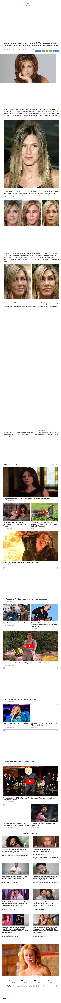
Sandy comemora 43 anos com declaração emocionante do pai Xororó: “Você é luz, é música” (43, 903)
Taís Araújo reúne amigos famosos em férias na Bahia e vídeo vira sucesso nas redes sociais (14, 851)
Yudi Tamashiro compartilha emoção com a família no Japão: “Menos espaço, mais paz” (45, 878)
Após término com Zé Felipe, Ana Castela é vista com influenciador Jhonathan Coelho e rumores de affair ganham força (15, 929)
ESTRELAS (24, 49)
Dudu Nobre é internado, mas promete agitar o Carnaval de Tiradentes (15, 877)
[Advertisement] (30, 24)
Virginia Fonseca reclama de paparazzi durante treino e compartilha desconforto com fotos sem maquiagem (45, 852)
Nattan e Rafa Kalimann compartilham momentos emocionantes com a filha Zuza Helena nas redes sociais (15, 903)
